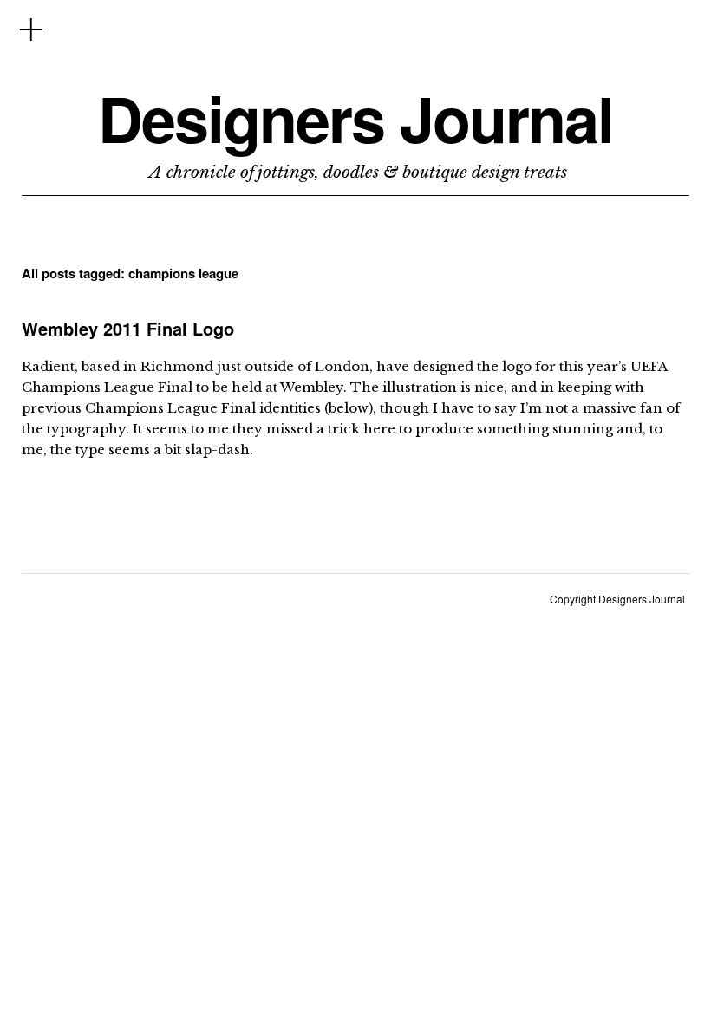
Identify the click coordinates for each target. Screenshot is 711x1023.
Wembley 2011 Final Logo (128, 328)
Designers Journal (355, 118)
